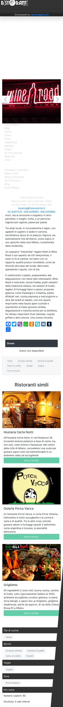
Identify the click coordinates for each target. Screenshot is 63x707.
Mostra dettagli (31, 460)
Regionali (10, 156)
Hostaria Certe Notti (18, 432)
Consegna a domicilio (17, 169)
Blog (7, 128)
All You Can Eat (13, 152)
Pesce (8, 135)
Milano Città (11, 173)
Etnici (8, 159)
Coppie (41, 366)
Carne (10, 361)
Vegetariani (11, 142)
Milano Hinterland (14, 176)
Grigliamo (11, 585)
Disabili (29, 366)
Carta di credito (14, 366)
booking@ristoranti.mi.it (31, 208)
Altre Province (12, 180)
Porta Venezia (13, 371)
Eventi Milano (12, 124)
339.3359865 (47, 211)
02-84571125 (15, 211)
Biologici (9, 145)
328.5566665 (31, 211)
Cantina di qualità (45, 361)
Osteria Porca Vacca (19, 508)
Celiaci (8, 149)
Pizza (8, 138)
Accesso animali (25, 361)
